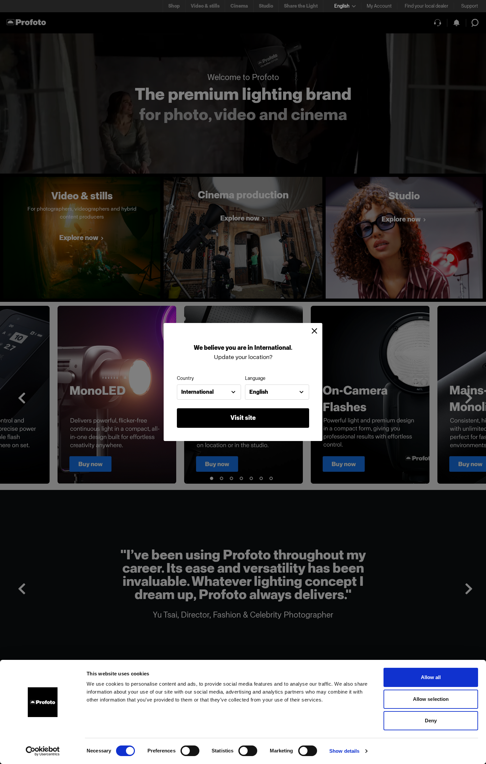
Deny (431, 720)
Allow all (431, 677)
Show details (344, 751)
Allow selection (431, 699)
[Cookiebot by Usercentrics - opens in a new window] (43, 751)
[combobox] (209, 392)
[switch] (190, 750)
